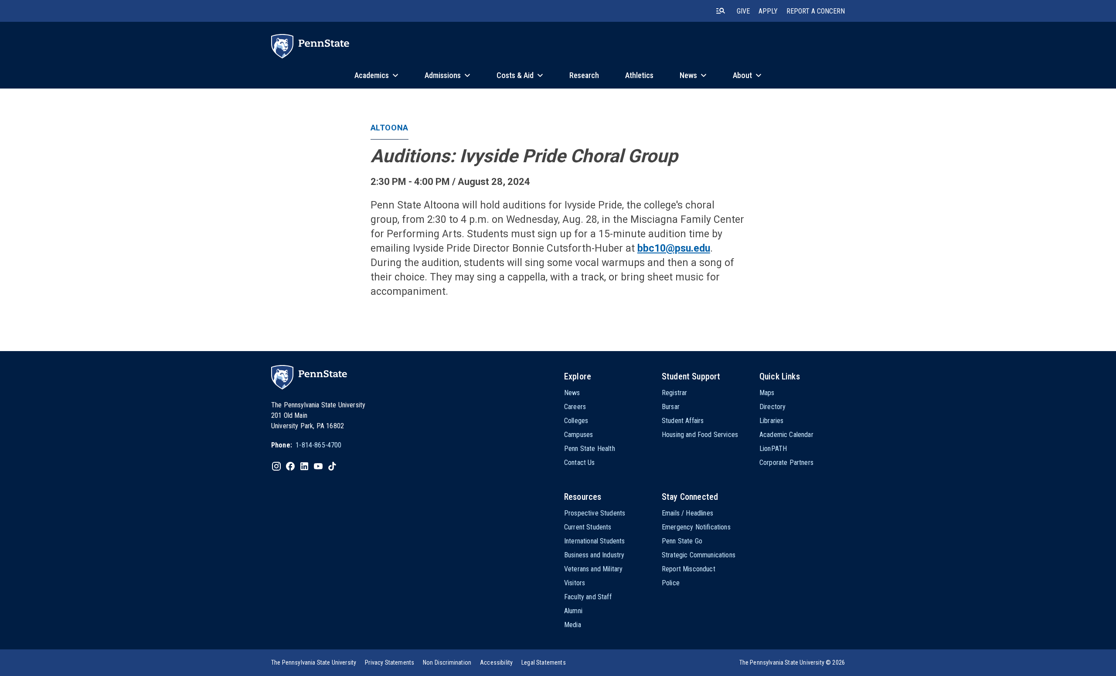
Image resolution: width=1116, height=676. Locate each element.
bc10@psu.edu (676, 248)
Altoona (389, 127)
